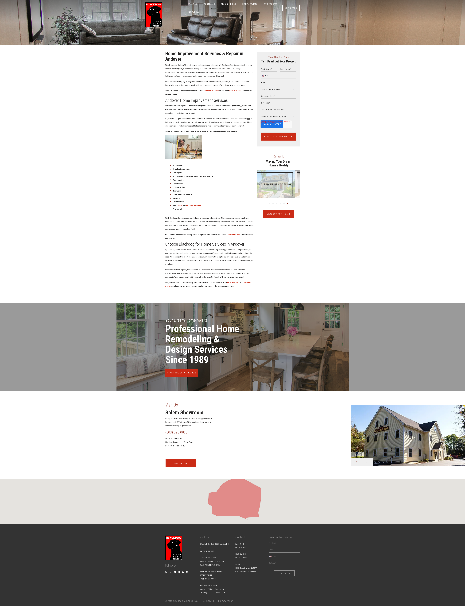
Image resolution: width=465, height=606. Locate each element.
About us (192, 4)
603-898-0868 (241, 547)
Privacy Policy (225, 601)
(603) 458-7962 (235, 90)
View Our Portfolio (278, 214)
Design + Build (228, 4)
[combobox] (278, 89)
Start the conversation (181, 373)
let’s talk (291, 8)
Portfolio (209, 4)
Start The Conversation (278, 136)
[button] (232, 499)
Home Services (249, 4)
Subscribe (284, 573)
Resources (193, 12)
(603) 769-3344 (176, 432)
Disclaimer (208, 601)
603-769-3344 (241, 557)
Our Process (270, 4)
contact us (180, 463)
